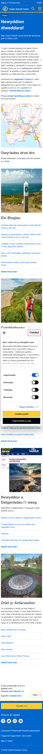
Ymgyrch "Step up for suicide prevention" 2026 (20, 428)
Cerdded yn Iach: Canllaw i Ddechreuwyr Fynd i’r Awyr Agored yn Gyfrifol (20, 245)
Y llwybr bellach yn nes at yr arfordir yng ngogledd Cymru (18, 525)
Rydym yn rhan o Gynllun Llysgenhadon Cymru (21, 517)
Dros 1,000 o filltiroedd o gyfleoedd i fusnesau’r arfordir (21, 254)
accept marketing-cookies (19, 95)
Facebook (3, 721)
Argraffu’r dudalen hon (11, 695)
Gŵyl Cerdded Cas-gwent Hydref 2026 (17, 434)
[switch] (35, 382)
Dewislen (39, 8)
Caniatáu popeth (21, 414)
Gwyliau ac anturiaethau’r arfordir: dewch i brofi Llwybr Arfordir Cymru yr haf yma (21, 236)
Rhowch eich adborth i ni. (12, 691)
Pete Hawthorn (7, 642)
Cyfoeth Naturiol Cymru (19, 90)
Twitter (9, 721)
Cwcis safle (26, 735)
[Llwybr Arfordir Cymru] (4, 8)
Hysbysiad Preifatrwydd (11, 730)
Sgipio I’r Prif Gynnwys (10, 2)
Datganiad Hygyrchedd (11, 735)
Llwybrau (5, 533)
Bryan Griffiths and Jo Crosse (13, 629)
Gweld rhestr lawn (9, 271)
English (39, 2)
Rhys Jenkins (6, 649)
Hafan (4, 15)
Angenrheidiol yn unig (21, 421)
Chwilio (33, 8)
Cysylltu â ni (21, 706)
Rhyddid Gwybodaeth (31, 730)
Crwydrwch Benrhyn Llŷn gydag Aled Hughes (20, 540)
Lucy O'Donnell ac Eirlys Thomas (15, 656)
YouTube (21, 721)
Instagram (15, 721)
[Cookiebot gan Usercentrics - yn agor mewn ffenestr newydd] (34, 333)
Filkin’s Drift (6, 636)
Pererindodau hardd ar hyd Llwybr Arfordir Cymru (18, 263)
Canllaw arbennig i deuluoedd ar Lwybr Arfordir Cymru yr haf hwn (21, 226)
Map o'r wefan (7, 740)
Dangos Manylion (26, 407)
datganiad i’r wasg (22, 79)
